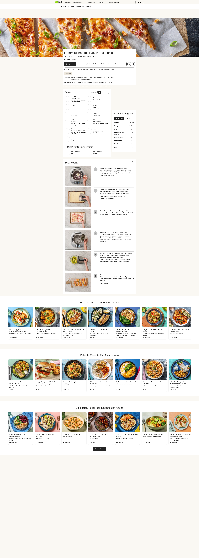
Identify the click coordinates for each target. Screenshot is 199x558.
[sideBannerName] (124, 98)
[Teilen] (133, 64)
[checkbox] (64, 59)
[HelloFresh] (58, 2)
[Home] (62, 7)
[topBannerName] (99, 13)
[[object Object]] (129, 64)
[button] (87, 92)
